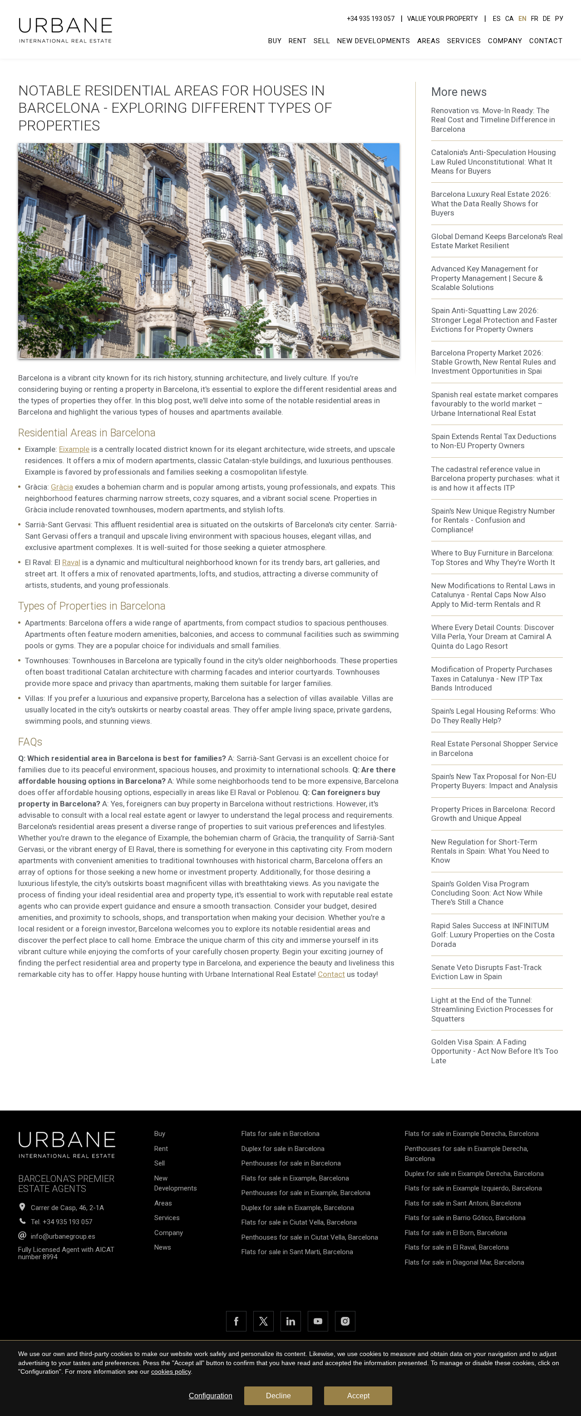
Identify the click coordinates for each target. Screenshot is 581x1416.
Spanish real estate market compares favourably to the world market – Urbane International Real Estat (494, 404)
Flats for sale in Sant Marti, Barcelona (297, 1252)
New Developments (373, 41)
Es (497, 18)
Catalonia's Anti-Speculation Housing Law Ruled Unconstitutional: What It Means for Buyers (493, 161)
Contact (546, 41)
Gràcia (62, 486)
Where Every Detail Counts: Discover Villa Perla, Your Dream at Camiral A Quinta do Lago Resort (492, 636)
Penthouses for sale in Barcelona (291, 1163)
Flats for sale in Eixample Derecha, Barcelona (472, 1134)
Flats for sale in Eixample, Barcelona (295, 1178)
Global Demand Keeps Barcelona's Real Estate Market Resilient (497, 241)
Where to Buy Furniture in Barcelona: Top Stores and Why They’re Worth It (493, 557)
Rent (298, 41)
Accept (358, 1396)
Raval (71, 562)
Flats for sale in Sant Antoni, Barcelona (463, 1203)
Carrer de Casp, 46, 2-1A (67, 1208)
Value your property (442, 18)
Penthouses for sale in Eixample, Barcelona (305, 1193)
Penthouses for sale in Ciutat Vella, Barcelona (309, 1237)
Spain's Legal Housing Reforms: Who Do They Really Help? (493, 715)
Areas (428, 41)
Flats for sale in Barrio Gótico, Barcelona (465, 1218)
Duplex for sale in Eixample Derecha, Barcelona (474, 1174)
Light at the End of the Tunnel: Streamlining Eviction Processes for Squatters (492, 1009)
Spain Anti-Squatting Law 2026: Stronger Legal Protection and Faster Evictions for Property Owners (494, 320)
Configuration (210, 1396)
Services (464, 41)
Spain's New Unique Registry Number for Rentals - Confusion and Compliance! (493, 520)
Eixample (74, 449)
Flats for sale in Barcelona (280, 1134)
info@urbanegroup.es (63, 1237)
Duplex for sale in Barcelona (283, 1149)
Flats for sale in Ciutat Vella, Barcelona (299, 1222)
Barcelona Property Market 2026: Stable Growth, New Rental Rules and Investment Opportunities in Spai (493, 362)
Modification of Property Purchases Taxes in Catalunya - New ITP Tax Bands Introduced (491, 678)
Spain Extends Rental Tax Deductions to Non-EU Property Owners (493, 441)
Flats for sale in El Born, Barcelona (456, 1233)
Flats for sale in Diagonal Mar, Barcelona (464, 1262)
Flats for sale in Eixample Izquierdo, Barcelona (473, 1188)
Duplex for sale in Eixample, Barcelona (297, 1208)
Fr (534, 18)
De (547, 18)
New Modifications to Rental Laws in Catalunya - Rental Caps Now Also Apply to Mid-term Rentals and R (493, 595)
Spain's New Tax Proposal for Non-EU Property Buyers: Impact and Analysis (494, 781)
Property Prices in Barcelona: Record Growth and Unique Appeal (493, 814)
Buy (275, 41)
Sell (322, 41)
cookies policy (171, 1371)
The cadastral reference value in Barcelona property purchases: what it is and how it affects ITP (495, 478)
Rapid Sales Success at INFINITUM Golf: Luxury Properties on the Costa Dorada (493, 935)
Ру (559, 18)
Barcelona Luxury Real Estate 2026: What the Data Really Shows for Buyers (491, 203)
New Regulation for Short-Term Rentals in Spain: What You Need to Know (490, 851)
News (162, 1247)
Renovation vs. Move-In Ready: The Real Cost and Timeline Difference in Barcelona (493, 120)
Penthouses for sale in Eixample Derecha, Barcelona (466, 1154)
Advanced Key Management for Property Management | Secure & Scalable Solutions (487, 278)
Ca (509, 18)
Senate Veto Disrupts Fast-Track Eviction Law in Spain (486, 972)
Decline (278, 1396)
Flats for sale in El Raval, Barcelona (457, 1247)
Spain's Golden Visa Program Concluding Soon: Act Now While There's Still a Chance (486, 893)
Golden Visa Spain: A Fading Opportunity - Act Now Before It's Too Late (494, 1051)
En (522, 18)
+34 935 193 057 (370, 18)
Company (505, 41)
